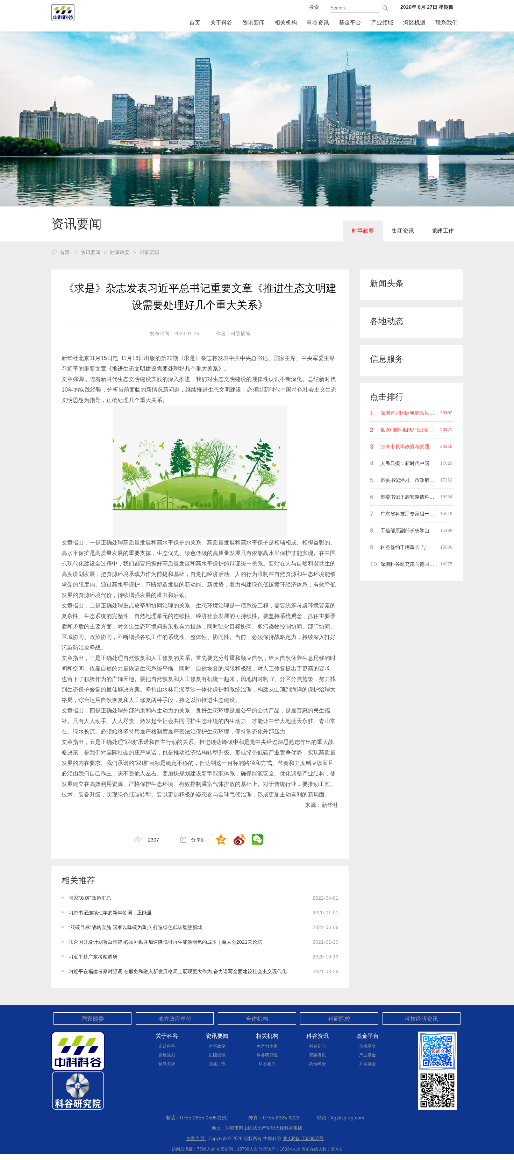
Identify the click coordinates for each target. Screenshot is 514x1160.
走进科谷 (166, 1046)
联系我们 (446, 23)
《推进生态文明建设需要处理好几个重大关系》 (165, 369)
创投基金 (367, 1046)
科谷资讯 (318, 23)
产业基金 (367, 1055)
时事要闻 (149, 252)
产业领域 (382, 23)
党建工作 (442, 231)
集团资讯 (403, 231)
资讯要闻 (253, 23)
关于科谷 (221, 23)
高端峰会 (317, 1063)
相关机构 (285, 23)
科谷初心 (317, 1046)
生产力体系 (267, 1046)
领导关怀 (166, 1063)
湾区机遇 (414, 23)
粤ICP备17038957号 (303, 1138)
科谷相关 (267, 1063)
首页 (194, 23)
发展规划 (166, 1055)
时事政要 (363, 231)
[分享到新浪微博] (240, 840)
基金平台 (350, 23)
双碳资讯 (317, 1055)
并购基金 (367, 1063)
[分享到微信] (258, 840)
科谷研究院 (267, 1055)
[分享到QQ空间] (221, 840)
